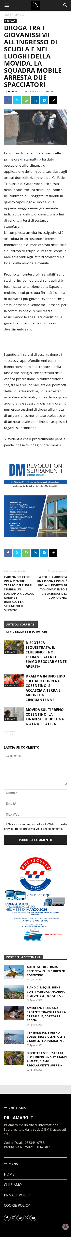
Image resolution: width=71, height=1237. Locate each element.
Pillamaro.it (14, 91)
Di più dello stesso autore (27, 631)
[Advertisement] (35, 342)
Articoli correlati (20, 624)
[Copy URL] (53, 100)
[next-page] (12, 733)
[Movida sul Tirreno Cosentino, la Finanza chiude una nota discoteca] (14, 714)
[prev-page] (6, 733)
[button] (65, 5)
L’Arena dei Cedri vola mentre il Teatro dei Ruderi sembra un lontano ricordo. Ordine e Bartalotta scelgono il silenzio (19, 593)
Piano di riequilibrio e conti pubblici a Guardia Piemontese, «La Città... (46, 992)
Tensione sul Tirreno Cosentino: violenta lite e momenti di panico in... (46, 1037)
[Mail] (20, 1218)
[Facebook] (8, 100)
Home (7, 14)
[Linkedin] (35, 100)
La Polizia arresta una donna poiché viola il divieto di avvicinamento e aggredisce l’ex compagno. (52, 587)
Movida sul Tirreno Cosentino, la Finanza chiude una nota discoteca (45, 716)
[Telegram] (44, 100)
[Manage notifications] (65, 1227)
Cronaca (19, 14)
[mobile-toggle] (6, 5)
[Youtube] (33, 1218)
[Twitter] (17, 100)
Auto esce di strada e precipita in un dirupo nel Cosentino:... (47, 971)
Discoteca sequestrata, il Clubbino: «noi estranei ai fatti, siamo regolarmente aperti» (46, 654)
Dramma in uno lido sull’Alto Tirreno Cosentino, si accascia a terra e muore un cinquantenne (45, 688)
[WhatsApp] (26, 100)
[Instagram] (13, 1218)
